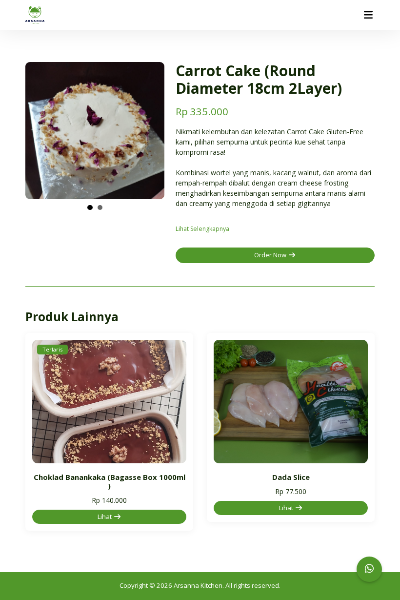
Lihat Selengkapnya (202, 229)
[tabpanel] (94, 130)
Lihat (105, 516)
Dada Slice (291, 477)
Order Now (271, 254)
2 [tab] (100, 207)
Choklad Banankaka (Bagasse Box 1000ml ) (109, 481)
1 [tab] (89, 207)
